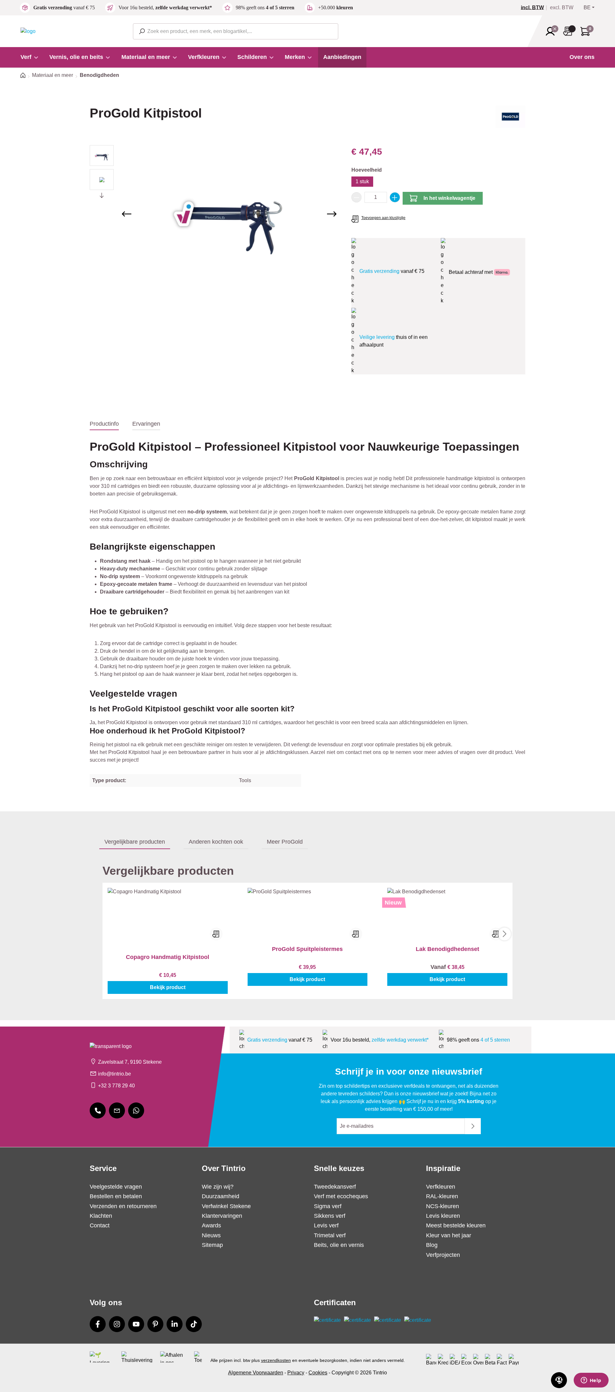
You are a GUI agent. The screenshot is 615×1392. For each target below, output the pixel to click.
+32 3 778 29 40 (116, 1085)
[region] (214, 214)
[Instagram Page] (117, 1324)
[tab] (104, 424)
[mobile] (98, 1110)
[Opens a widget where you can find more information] (591, 1381)
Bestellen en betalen (116, 1196)
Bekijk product (167, 987)
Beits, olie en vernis (339, 1245)
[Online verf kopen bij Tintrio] (28, 31)
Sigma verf (327, 1206)
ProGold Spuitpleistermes (307, 949)
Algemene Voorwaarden (255, 1372)
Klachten (101, 1216)
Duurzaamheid (220, 1196)
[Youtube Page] (136, 1324)
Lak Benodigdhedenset (447, 949)
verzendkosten (276, 1360)
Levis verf (326, 1225)
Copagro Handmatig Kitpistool (167, 957)
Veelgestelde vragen (116, 1186)
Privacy (295, 1372)
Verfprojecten (443, 1255)
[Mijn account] (552, 31)
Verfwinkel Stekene (226, 1206)
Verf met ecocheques (341, 1196)
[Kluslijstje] (569, 31)
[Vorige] (126, 214)
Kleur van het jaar (448, 1235)
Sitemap (212, 1245)
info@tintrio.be (114, 1074)
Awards (211, 1225)
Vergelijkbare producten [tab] (134, 842)
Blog (432, 1245)
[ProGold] (510, 118)
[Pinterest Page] (155, 1324)
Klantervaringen (222, 1216)
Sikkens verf (329, 1216)
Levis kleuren (443, 1216)
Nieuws (211, 1235)
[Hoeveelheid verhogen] (395, 197)
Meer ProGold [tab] (285, 842)
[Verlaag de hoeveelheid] (356, 197)
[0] (535, 7)
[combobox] (235, 31)
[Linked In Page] (175, 1324)
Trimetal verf (330, 1235)
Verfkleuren (440, 1186)
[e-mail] (117, 1110)
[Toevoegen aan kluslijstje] (216, 934)
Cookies (317, 1372)
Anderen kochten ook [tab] (216, 842)
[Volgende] (331, 214)
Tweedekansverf (335, 1186)
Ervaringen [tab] (146, 424)
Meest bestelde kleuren (456, 1225)
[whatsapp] (136, 1110)
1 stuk (362, 181)
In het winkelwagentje (449, 198)
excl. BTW (561, 7)
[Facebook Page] (98, 1324)
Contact (100, 1225)
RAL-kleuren (442, 1196)
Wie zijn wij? (218, 1186)
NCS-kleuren (442, 1206)
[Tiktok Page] (194, 1324)
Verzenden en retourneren (123, 1206)
